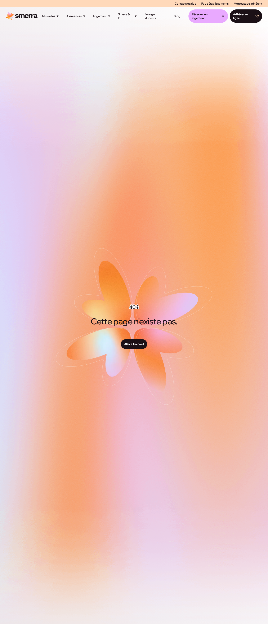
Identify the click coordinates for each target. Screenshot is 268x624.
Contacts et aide (185, 3)
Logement (100, 16)
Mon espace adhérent (248, 3)
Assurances (73, 16)
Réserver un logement (199, 16)
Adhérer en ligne (240, 16)
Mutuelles (48, 16)
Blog (177, 16)
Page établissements (215, 3)
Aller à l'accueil (134, 344)
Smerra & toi (124, 16)
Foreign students (150, 16)
